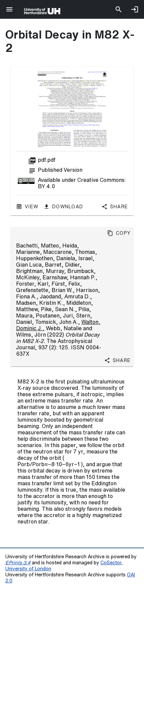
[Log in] (135, 9)
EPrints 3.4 (17, 562)
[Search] (119, 9)
